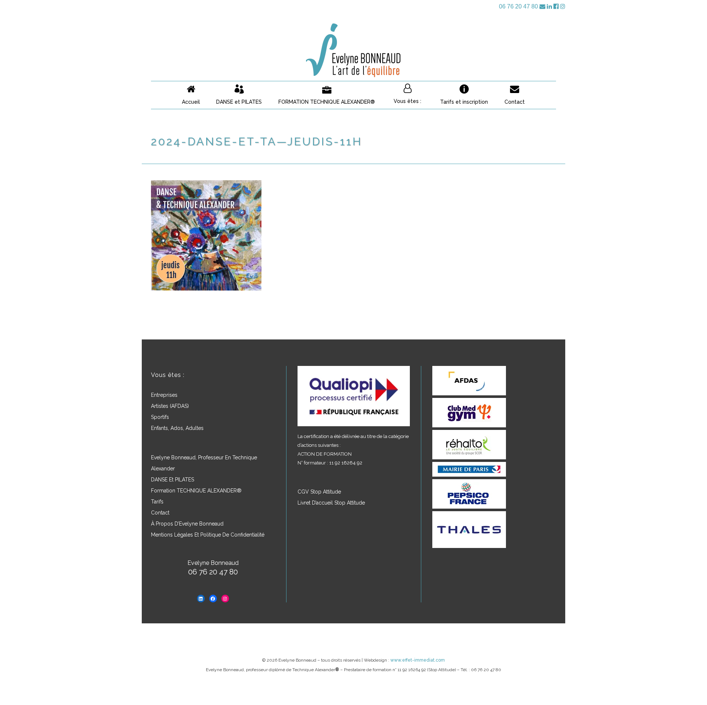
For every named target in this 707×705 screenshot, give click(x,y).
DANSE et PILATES (172, 480)
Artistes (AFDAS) (170, 406)
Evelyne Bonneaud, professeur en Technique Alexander (204, 463)
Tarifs (157, 502)
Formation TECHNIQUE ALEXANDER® (196, 491)
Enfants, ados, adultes (177, 428)
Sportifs (160, 417)
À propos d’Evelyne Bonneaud (187, 524)
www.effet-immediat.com (417, 660)
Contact (160, 513)
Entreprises (164, 395)
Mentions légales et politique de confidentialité (207, 535)
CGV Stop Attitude (319, 492)
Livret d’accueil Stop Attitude (331, 503)
